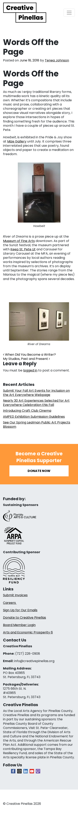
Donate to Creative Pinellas (24, 617)
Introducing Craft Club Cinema (27, 410)
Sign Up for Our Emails (20, 610)
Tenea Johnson (57, 60)
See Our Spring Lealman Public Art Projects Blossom (36, 424)
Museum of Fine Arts (19, 241)
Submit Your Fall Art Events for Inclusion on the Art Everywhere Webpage (36, 392)
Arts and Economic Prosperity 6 (28, 632)
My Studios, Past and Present (26, 358)
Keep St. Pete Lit (23, 249)
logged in (30, 370)
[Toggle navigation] (69, 13)
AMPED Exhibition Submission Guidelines (34, 416)
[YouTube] (32, 771)
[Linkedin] (25, 771)
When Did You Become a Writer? (30, 354)
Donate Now (39, 471)
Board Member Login (19, 625)
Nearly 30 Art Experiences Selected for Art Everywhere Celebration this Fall (36, 402)
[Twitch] (38, 771)
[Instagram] (19, 771)
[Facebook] (13, 771)
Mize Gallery (16, 141)
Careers (10, 602)
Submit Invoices (15, 595)
